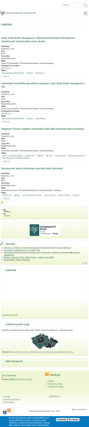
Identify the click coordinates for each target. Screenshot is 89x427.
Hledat (51, 381)
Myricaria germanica (76, 156)
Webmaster (8, 402)
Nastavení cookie (55, 384)
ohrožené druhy (64, 195)
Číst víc (6, 76)
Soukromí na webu (56, 387)
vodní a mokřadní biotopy (12, 156)
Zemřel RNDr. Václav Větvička (17, 260)
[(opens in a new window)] (80, 409)
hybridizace (40, 73)
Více (85, 263)
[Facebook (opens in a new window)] (5, 412)
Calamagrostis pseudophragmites (16, 158)
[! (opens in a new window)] (13, 412)
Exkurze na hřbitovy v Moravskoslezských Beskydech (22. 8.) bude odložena (37, 248)
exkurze (42, 352)
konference (68, 352)
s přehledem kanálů (17, 379)
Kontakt (7, 397)
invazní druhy (60, 156)
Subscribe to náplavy (2, 203)
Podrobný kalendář (9, 315)
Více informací (43, 425)
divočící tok (29, 156)
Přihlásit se (55, 396)
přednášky (34, 352)
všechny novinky (22, 352)
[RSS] (9, 410)
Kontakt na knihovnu (12, 399)
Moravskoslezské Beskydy (13, 73)
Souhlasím (61, 419)
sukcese (49, 156)
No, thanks (73, 419)
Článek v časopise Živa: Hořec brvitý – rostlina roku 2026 (29, 257)
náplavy (29, 73)
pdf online (5, 68)
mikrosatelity (40, 118)
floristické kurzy (52, 352)
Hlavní (9, 375)
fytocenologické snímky (32, 195)
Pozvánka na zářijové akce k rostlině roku (22, 250)
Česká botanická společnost (20, 13)
